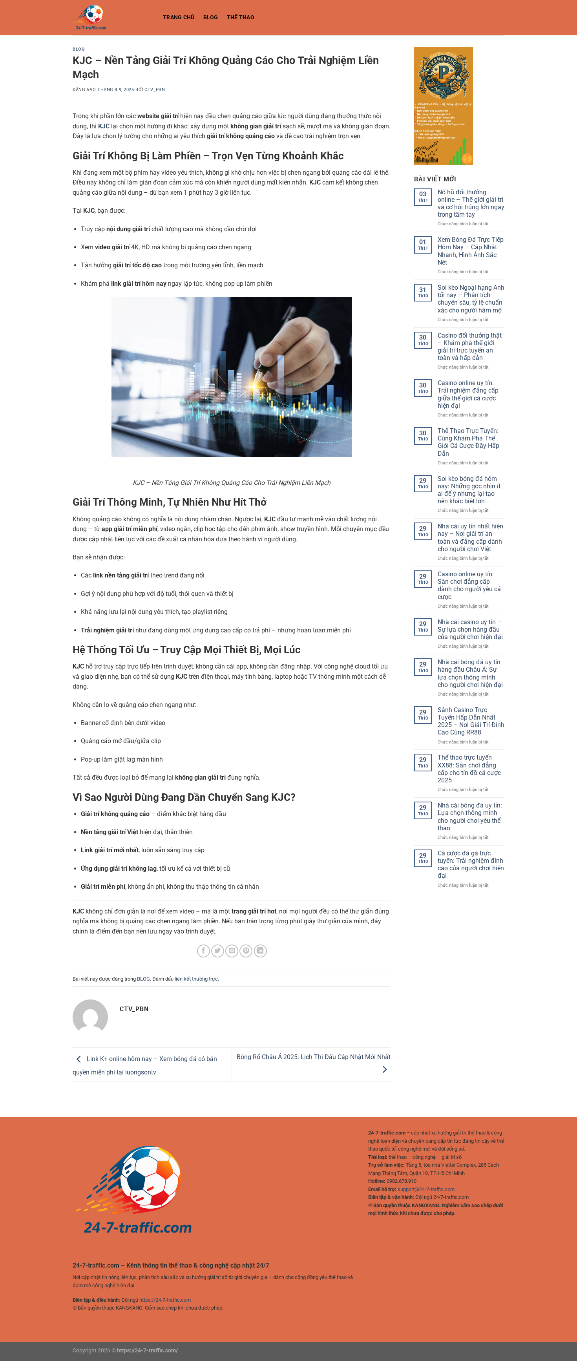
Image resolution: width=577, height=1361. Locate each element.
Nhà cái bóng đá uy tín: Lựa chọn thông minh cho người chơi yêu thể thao (470, 817)
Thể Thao (240, 17)
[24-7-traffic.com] (112, 17)
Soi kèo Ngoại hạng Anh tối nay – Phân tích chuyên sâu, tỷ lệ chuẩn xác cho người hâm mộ (471, 299)
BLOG (210, 17)
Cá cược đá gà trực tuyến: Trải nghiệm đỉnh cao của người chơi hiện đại (471, 864)
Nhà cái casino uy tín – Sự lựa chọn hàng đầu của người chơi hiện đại (470, 629)
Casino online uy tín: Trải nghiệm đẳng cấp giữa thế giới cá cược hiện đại (468, 394)
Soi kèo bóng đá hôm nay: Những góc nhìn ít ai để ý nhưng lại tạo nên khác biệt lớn (469, 490)
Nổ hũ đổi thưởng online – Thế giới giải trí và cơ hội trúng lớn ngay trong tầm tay (471, 203)
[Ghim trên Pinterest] (245, 950)
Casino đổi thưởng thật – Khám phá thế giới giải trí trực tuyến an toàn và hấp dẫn (470, 347)
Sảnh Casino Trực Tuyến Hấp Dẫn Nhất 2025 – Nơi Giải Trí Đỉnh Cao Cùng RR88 (471, 721)
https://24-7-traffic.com (165, 1300)
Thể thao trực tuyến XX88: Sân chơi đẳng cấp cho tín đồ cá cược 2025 (469, 769)
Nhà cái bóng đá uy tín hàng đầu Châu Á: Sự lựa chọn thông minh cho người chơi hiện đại (470, 673)
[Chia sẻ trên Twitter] (217, 950)
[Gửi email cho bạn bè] (231, 950)
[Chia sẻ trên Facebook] (203, 950)
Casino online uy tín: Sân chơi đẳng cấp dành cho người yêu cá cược (469, 585)
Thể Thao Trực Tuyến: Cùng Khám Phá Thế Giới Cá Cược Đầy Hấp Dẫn (468, 442)
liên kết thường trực (196, 979)
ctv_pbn (154, 89)
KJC (104, 126)
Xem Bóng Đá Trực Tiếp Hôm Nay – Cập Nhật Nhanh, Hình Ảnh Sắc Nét (471, 251)
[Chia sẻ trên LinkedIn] (260, 950)
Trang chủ (179, 17)
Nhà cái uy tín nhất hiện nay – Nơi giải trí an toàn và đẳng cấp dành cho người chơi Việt (470, 537)
